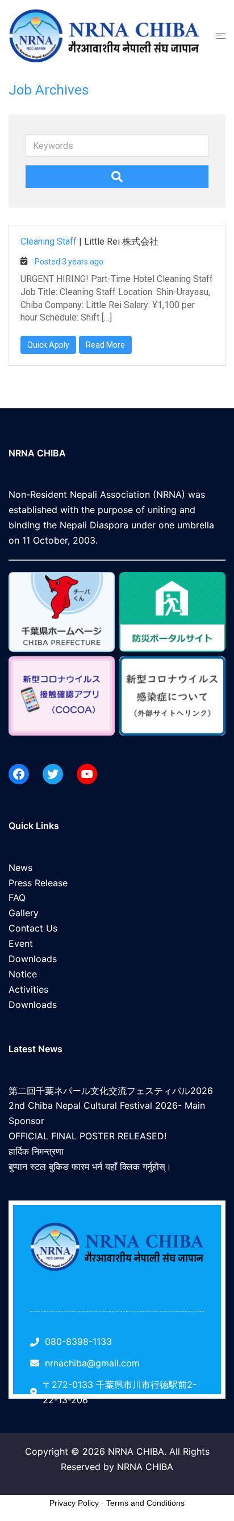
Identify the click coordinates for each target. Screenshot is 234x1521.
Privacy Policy (74, 1502)
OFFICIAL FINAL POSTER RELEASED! (87, 1136)
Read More (105, 344)
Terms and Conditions (145, 1502)
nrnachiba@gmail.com (92, 1363)
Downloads (33, 958)
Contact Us (33, 928)
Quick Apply (48, 344)
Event (21, 943)
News (20, 867)
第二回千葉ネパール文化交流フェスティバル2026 (111, 1090)
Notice (23, 974)
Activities (28, 989)
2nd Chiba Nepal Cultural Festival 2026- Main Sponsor (107, 1113)
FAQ (17, 897)
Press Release (38, 882)
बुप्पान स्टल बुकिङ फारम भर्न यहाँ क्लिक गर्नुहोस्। (90, 1166)
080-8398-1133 (78, 1341)
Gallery (24, 912)
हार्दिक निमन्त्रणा (36, 1151)
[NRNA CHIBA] (104, 34)
